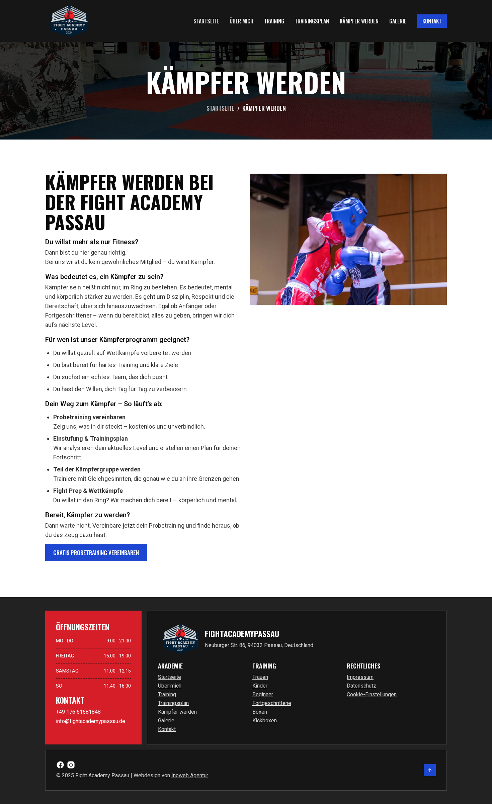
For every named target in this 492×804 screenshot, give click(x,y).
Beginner (262, 694)
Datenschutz (361, 686)
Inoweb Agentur (189, 775)
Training (274, 21)
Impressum (360, 677)
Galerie (397, 21)
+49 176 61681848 (78, 712)
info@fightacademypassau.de (90, 721)
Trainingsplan (312, 21)
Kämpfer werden (359, 21)
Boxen (259, 712)
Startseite (206, 21)
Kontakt (431, 21)
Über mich (241, 21)
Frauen (260, 677)
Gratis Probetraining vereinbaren (96, 552)
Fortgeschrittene (271, 703)
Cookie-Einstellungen (372, 694)
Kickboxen (264, 720)
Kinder (259, 686)
